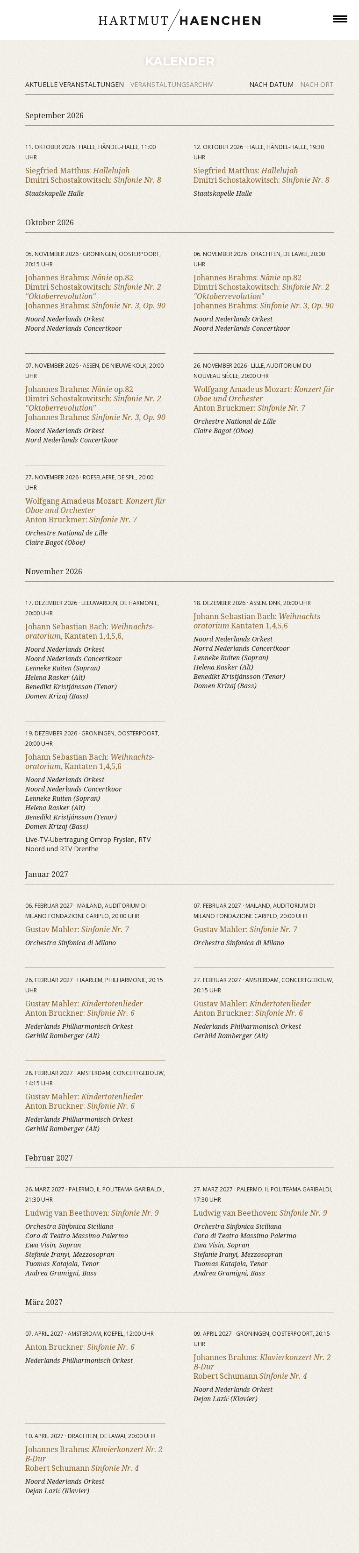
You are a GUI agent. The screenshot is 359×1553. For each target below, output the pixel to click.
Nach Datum (272, 84)
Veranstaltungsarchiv (171, 84)
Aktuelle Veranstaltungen (75, 84)
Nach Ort (317, 84)
